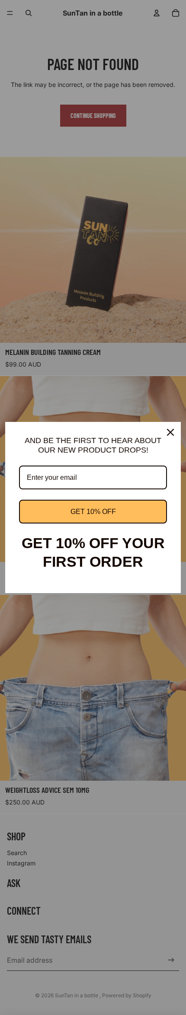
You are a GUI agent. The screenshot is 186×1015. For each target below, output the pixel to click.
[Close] (170, 432)
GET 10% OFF (93, 511)
